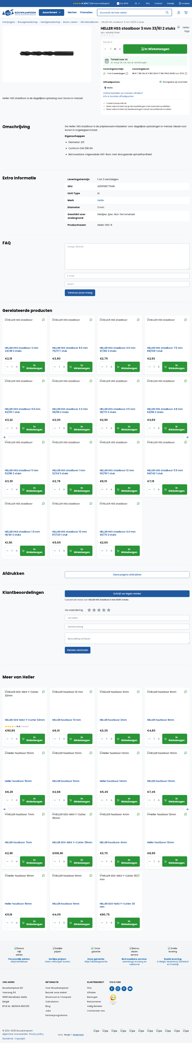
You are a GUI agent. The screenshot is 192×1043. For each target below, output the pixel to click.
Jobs (48, 1010)
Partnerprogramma (56, 1015)
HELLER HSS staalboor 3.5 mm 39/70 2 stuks (117, 411)
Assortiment (49, 12)
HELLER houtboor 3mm (113, 720)
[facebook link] (111, 988)
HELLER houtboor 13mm (161, 781)
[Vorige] (4, 437)
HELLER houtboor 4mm (113, 842)
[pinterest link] (124, 988)
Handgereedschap (50, 22)
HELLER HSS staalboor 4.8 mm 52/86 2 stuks (165, 411)
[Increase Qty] (7, 366)
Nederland (78, 1034)
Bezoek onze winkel (56, 992)
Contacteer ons (96, 1010)
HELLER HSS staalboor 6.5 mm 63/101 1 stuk (22, 411)
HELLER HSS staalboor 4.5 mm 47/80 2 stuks (117, 349)
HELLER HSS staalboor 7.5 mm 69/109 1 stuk (165, 349)
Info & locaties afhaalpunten (118, 96)
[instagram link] (118, 988)
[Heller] (183, 32)
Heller (100, 200)
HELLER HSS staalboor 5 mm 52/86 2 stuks (21, 472)
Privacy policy (36, 1034)
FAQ (148, 3)
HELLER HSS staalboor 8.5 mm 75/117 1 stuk (70, 349)
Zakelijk (170, 3)
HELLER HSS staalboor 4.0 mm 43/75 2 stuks (118, 533)
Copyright (20, 1038)
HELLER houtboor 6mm (65, 903)
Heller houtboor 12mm (160, 842)
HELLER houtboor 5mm (65, 781)
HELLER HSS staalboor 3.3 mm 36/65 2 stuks (70, 411)
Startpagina (8, 22)
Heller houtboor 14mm (113, 781)
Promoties (86, 12)
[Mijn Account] (178, 12)
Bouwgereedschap (28, 22)
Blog (47, 1006)
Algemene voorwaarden (15, 1034)
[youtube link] (130, 988)
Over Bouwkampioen (56, 987)
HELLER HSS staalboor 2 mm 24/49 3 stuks (21, 349)
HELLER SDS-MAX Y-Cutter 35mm (72, 842)
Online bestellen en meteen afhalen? (123, 93)
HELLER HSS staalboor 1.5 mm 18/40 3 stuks (22, 533)
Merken (72, 12)
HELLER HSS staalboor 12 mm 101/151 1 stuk (117, 472)
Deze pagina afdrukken (127, 574)
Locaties (186, 3)
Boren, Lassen (70, 22)
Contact (158, 3)
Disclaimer (8, 1038)
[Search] (167, 12)
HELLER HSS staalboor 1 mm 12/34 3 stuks (68, 472)
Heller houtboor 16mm (18, 903)
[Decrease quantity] (105, 49)
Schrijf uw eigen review (127, 593)
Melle (110, 87)
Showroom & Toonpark (58, 997)
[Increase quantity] (120, 49)
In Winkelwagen (34, 367)
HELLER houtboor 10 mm (66, 720)
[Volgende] (187, 437)
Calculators (52, 1001)
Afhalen (91, 992)
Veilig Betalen (94, 1006)
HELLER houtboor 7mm (18, 842)
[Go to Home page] (19, 12)
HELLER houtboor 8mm (160, 720)
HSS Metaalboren (90, 22)
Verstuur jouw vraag (80, 292)
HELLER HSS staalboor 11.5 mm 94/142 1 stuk (165, 472)
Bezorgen (92, 997)
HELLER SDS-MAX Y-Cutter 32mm (25, 720)
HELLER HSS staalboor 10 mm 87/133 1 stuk (69, 533)
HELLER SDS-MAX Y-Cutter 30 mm (117, 905)
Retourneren (94, 1001)
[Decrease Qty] (16, 366)
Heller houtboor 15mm (18, 781)
